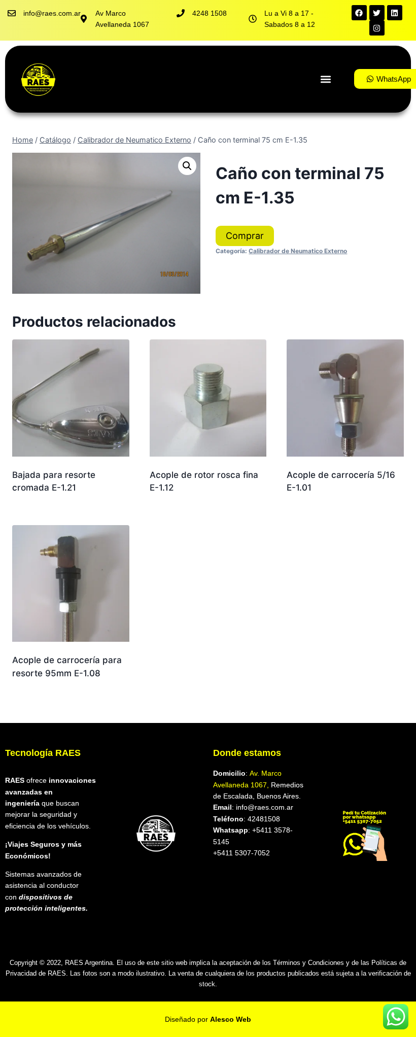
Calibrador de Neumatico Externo (298, 251)
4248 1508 (209, 13)
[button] (325, 79)
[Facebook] (359, 12)
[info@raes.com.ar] (12, 13)
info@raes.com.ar (52, 13)
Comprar (245, 235)
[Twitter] (377, 12)
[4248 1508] (181, 13)
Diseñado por (208, 1019)
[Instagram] (377, 28)
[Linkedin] (394, 12)
